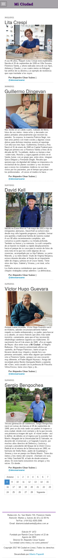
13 (35, 482)
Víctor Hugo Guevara (26, 288)
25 (14, 492)
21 (38, 487)
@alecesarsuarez (17, 80)
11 (23, 482)
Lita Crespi (16, 22)
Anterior (10, 477)
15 (47, 482)
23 (50, 487)
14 (41, 482)
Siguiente (41, 492)
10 (17, 482)
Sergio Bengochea (24, 385)
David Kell (15, 189)
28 (32, 492)
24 (7, 492)
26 (20, 492)
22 (44, 487)
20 (32, 487)
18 (20, 487)
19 (26, 487)
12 (29, 482)
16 (7, 487)
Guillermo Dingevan (25, 91)
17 (14, 487)
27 (26, 492)
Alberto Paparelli (36, 554)
